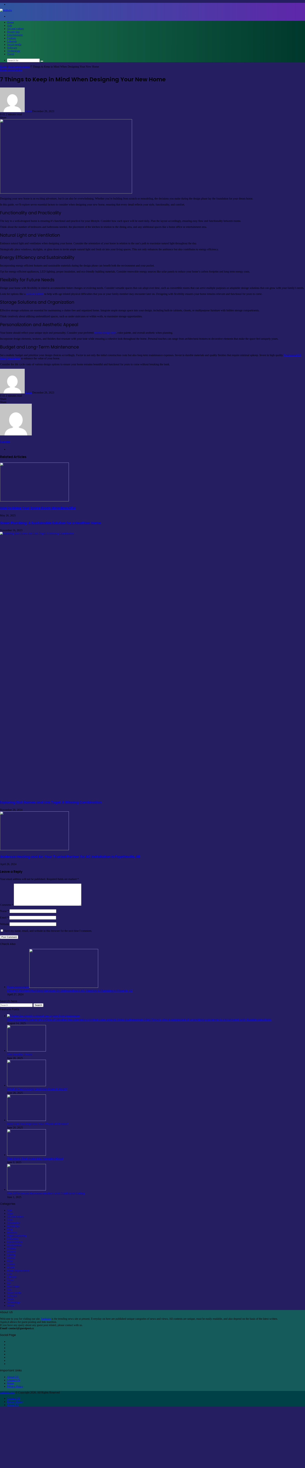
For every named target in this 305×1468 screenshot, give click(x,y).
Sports (10, 1299)
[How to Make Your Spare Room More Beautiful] (34, 500)
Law (9, 1273)
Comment (6, 904)
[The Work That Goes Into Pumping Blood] (26, 1154)
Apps (10, 1213)
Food (10, 1261)
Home (10, 22)
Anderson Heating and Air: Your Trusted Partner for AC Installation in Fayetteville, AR (70, 856)
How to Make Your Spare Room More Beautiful (38, 508)
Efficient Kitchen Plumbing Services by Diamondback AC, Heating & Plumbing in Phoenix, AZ (70, 991)
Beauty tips (13, 31)
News (10, 1280)
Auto (10, 1219)
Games (11, 1264)
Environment (14, 1245)
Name (4, 910)
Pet (9, 1283)
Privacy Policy (15, 1386)
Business (12, 1232)
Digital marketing (16, 1235)
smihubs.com (7, 1392)
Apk (9, 25)
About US (13, 1376)
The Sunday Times (19, 1054)
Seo (9, 1289)
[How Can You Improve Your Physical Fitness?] (26, 1119)
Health (10, 1267)
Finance (11, 1251)
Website (4, 924)
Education (12, 1238)
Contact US (13, 1380)
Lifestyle (12, 41)
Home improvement (19, 66)
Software (12, 47)
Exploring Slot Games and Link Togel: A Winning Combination (51, 802)
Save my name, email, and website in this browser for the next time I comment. (48, 930)
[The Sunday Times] (26, 1050)
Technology (13, 50)
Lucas (28, 111)
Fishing (11, 1254)
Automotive (13, 1222)
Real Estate (13, 1286)
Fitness (11, 1257)
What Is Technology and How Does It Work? (37, 1089)
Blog (10, 1229)
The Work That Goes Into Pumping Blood (35, 1159)
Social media (14, 44)
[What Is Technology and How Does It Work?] (26, 1085)
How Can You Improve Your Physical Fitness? (37, 1124)
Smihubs (46, 1318)
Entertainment (15, 35)
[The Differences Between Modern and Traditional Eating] (26, 1189)
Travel (10, 54)
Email (4, 917)
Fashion (11, 38)
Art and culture (15, 28)
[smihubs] (6, 10)
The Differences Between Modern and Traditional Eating (46, 1193)
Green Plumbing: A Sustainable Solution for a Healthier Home (50, 523)
